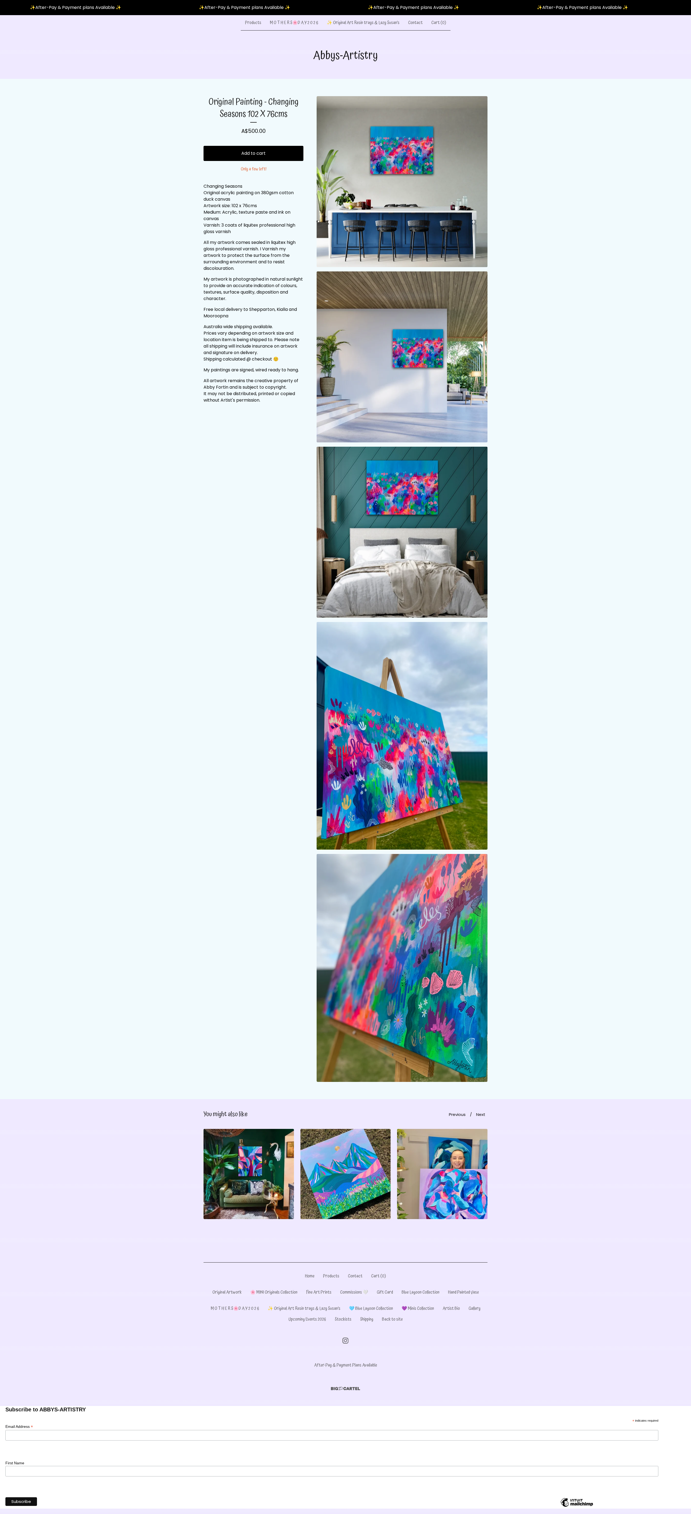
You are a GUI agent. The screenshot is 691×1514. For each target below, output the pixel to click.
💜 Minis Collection (418, 1308)
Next (480, 1114)
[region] (345, 7)
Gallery (474, 1308)
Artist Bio (451, 1308)
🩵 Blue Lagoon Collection (371, 1308)
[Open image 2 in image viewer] (402, 356)
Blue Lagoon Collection (420, 1292)
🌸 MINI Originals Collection (273, 1292)
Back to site (392, 1319)
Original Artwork (227, 1292)
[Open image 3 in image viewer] (402, 532)
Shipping (366, 1319)
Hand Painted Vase (463, 1292)
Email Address (19, 1426)
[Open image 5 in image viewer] (402, 968)
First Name (14, 1463)
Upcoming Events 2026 (307, 1319)
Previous (457, 1114)
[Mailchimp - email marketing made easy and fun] (577, 1506)
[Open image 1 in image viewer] (402, 181)
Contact (415, 22)
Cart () (438, 22)
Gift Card (385, 1292)
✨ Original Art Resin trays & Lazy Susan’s (363, 22)
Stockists (343, 1319)
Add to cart (253, 153)
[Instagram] (345, 1340)
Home (309, 1276)
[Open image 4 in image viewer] (402, 736)
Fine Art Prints (318, 1292)
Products (253, 22)
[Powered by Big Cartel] (345, 1388)
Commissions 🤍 (354, 1292)
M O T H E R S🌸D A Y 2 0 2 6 (294, 22)
